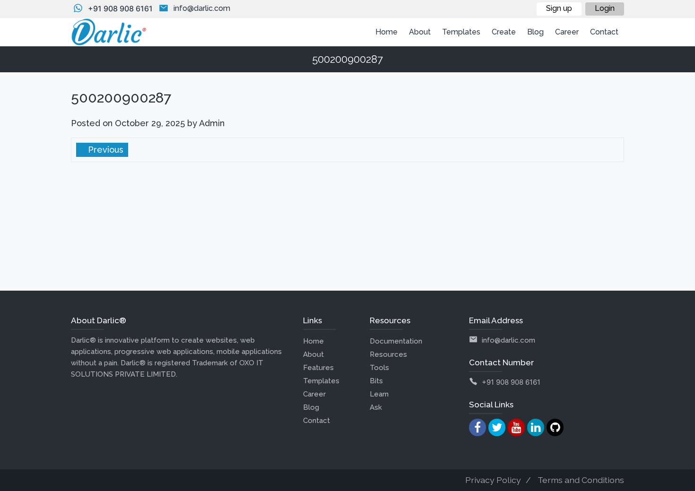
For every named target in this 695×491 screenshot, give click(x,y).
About (313, 354)
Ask (376, 407)
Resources (388, 354)
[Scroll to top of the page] (680, 484)
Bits (376, 381)
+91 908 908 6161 (120, 8)
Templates (321, 381)
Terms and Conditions (581, 480)
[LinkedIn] (535, 427)
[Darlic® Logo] (109, 32)
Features (318, 367)
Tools (379, 367)
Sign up (559, 8)
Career (314, 394)
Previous (104, 150)
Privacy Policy (493, 480)
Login (605, 8)
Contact (316, 420)
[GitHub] (555, 427)
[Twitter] (496, 427)
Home (313, 341)
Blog (311, 407)
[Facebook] (477, 427)
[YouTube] (516, 427)
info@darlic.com (202, 8)
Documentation (396, 341)
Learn (379, 394)
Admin (212, 123)
